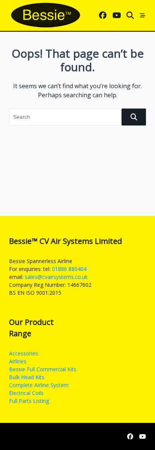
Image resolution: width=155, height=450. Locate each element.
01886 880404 (69, 268)
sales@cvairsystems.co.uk (56, 276)
